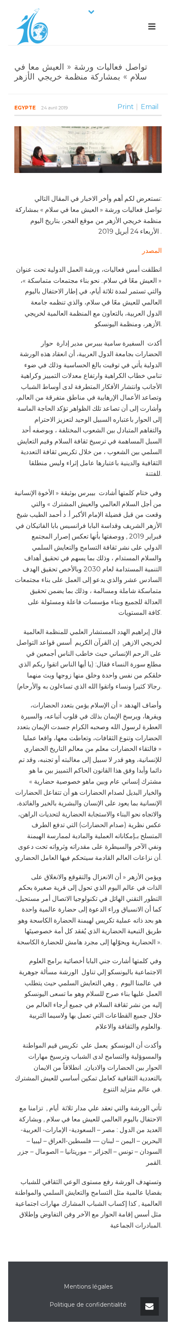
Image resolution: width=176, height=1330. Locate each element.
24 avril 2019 (54, 108)
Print (125, 107)
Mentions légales (88, 1286)
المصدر (152, 251)
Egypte (25, 108)
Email (150, 107)
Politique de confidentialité (88, 1304)
